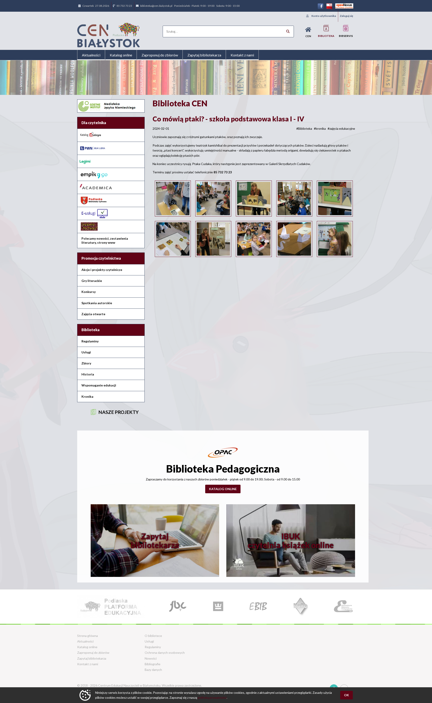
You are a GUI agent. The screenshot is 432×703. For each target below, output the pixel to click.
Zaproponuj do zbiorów (160, 55)
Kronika (87, 396)
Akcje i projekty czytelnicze (101, 270)
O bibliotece (153, 636)
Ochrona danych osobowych (165, 652)
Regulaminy (90, 341)
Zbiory (86, 363)
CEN (308, 36)
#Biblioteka (304, 128)
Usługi (86, 352)
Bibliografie (152, 664)
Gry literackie (91, 281)
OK (346, 695)
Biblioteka (326, 36)
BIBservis (346, 36)
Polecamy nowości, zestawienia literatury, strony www (104, 240)
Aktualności (91, 55)
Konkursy (88, 292)
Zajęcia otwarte (93, 314)
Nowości (151, 658)
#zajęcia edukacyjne (341, 128)
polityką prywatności (212, 697)
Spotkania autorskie (96, 303)
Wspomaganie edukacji (98, 385)
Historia (87, 374)
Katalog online (121, 55)
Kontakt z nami (242, 55)
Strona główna (87, 636)
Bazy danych (153, 670)
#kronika (320, 128)
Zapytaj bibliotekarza (204, 55)
